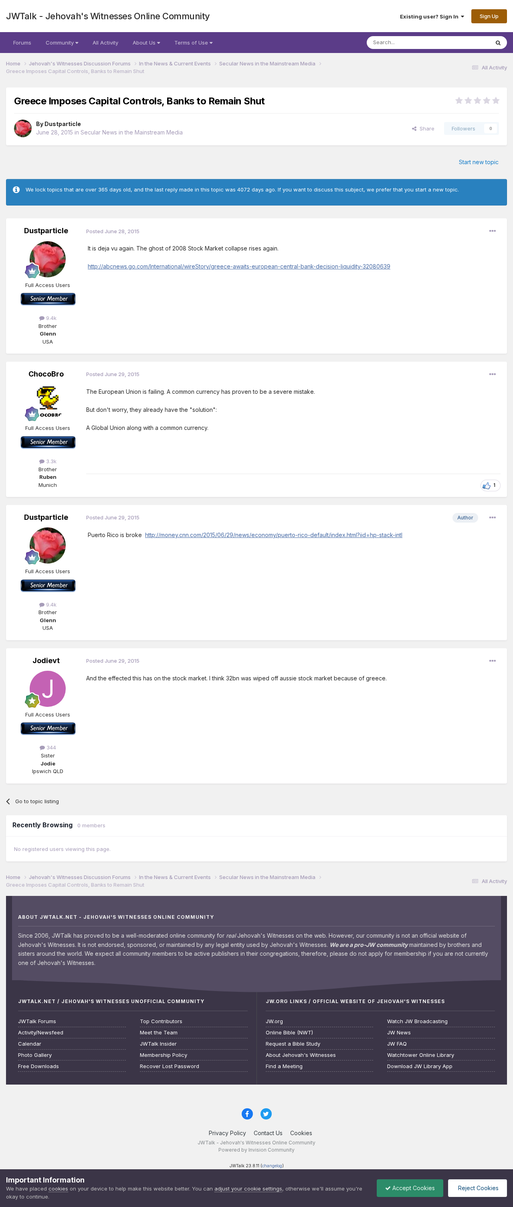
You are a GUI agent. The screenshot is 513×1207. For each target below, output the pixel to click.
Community (60, 42)
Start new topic (479, 162)
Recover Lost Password (169, 1066)
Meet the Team (159, 1033)
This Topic (466, 42)
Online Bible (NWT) (289, 1033)
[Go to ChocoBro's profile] (48, 402)
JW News (399, 1033)
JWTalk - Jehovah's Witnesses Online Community (108, 16)
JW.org (274, 1021)
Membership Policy (163, 1055)
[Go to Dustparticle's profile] (23, 128)
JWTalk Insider (158, 1044)
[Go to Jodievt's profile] (48, 689)
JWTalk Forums (37, 1021)
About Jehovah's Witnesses (301, 1055)
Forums (22, 42)
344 (50, 747)
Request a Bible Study (293, 1044)
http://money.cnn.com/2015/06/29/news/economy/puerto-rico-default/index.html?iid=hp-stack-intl (273, 534)
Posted (112, 231)
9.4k (50, 318)
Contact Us (268, 1133)
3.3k (50, 461)
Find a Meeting (284, 1066)
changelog (272, 1165)
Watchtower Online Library (420, 1055)
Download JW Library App (419, 1066)
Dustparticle (62, 123)
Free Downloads (38, 1066)
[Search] (498, 42)
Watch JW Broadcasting (417, 1021)
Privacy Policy (227, 1133)
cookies (58, 1188)
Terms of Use (192, 42)
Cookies (301, 1133)
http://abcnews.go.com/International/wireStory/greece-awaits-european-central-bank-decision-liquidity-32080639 (239, 266)
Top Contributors (161, 1021)
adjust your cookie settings (248, 1188)
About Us (145, 42)
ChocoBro (46, 374)
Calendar (29, 1044)
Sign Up (489, 16)
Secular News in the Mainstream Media (132, 132)
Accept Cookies (413, 1188)
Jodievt (46, 660)
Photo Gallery (35, 1055)
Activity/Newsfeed (40, 1033)
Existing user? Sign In (430, 16)
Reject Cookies (477, 1188)
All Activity (105, 42)
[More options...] (493, 231)
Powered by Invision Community (256, 1150)
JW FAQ (397, 1044)
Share (425, 128)
